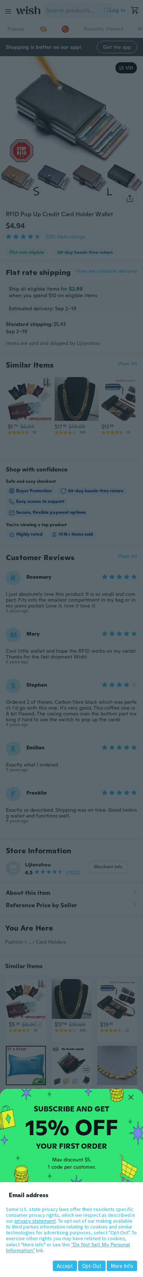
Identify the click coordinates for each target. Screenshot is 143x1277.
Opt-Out (92, 1265)
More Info (122, 1265)
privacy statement (35, 1221)
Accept (65, 1265)
